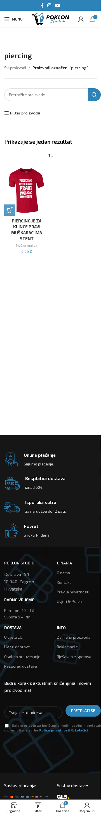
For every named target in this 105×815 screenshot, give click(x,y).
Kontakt (64, 582)
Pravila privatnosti (73, 591)
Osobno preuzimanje (22, 656)
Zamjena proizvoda (73, 637)
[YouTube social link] (57, 5)
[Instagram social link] (49, 5)
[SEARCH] (94, 94)
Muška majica (26, 245)
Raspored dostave (20, 666)
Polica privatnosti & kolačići (63, 730)
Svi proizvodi (15, 67)
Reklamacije (67, 646)
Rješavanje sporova (74, 656)
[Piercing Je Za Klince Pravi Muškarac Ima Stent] (26, 191)
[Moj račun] (81, 19)
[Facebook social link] (42, 5)
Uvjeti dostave (17, 646)
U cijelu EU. (13, 637)
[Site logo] (50, 18)
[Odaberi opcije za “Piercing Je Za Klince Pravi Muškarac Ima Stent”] (9, 210)
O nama (63, 572)
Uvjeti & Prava (69, 601)
